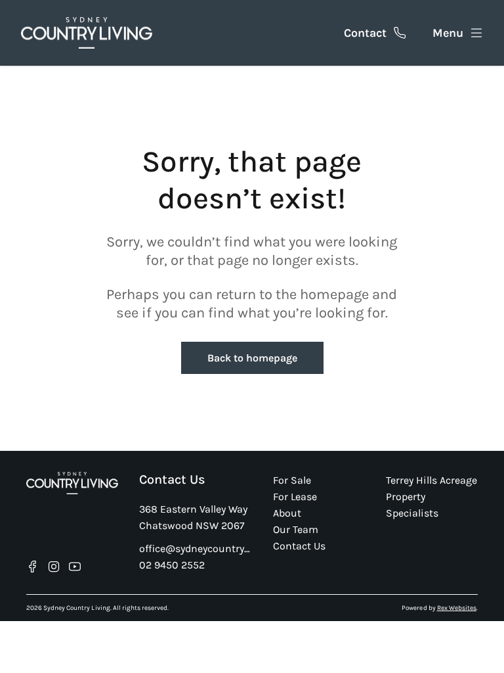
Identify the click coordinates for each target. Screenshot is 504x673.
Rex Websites (456, 608)
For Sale (292, 480)
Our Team (295, 529)
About (287, 513)
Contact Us (299, 546)
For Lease (295, 496)
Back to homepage (252, 358)
